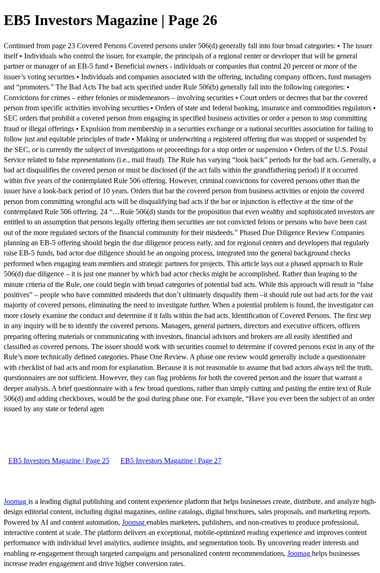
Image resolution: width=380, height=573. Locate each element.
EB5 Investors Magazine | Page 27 (171, 461)
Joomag (16, 501)
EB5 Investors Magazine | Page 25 (58, 461)
